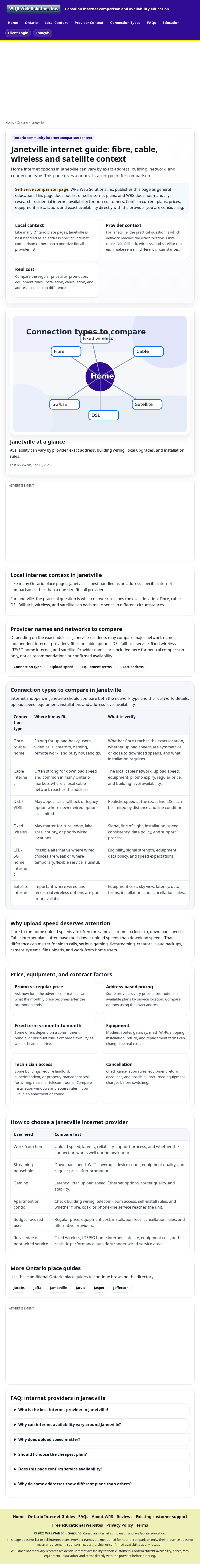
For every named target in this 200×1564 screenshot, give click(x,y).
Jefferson (121, 1287)
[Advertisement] (100, 78)
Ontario (31, 22)
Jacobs (19, 1287)
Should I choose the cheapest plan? (52, 1454)
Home (13, 22)
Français (43, 33)
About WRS (102, 1516)
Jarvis (80, 1287)
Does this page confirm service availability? (60, 1469)
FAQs (151, 22)
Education (171, 22)
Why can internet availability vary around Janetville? (69, 1424)
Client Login (18, 33)
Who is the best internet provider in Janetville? (63, 1409)
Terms (142, 1525)
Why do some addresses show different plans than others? (75, 1484)
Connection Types (125, 22)
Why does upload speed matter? (49, 1439)
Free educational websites (77, 1525)
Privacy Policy (119, 1525)
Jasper (99, 1287)
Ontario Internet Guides (51, 1516)
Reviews (124, 1516)
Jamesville (58, 1287)
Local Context (56, 22)
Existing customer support (161, 1516)
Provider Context (89, 22)
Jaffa (37, 1287)
